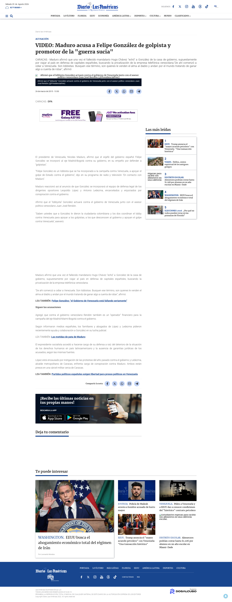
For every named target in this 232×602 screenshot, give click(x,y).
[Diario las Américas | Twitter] (180, 6)
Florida (82, 16)
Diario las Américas (43, 32)
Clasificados (182, 16)
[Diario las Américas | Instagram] (186, 6)
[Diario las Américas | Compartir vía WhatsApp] (124, 91)
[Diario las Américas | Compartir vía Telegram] (139, 91)
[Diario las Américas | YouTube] (193, 6)
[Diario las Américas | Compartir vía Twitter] (116, 91)
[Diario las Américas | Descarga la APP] (53, 417)
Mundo (167, 16)
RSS (138, 577)
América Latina (121, 16)
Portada (55, 16)
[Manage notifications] (226, 596)
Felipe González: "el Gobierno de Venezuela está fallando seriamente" (89, 300)
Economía (103, 16)
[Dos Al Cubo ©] (183, 593)
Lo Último (69, 16)
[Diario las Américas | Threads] (200, 6)
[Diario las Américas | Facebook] (173, 6)
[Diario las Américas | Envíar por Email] (131, 91)
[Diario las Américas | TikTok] (207, 6)
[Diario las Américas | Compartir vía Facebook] (109, 91)
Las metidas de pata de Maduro (68, 336)
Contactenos (128, 577)
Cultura (154, 16)
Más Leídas (113, 568)
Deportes (139, 16)
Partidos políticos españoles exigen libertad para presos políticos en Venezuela (95, 374)
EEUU (92, 16)
